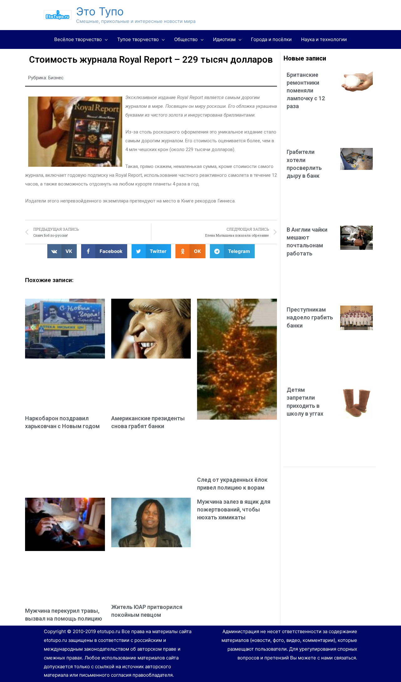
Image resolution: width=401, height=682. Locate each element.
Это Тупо (100, 11)
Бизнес (56, 78)
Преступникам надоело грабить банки (310, 317)
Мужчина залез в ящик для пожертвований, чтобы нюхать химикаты (233, 509)
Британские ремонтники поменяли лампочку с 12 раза (306, 90)
